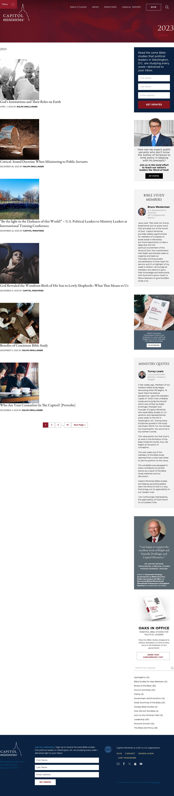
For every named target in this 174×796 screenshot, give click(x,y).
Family (137, 694)
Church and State (142, 690)
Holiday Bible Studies (144, 707)
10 (68, 425)
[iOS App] (135, 763)
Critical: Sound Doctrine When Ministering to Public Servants (44, 162)
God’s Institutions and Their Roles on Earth (30, 102)
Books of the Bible (142, 686)
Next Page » (80, 426)
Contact (130, 754)
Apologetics (139, 677)
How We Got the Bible (144, 711)
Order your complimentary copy (153, 656)
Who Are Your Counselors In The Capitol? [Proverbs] (37, 405)
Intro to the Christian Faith (146, 715)
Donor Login (146, 754)
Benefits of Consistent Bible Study (24, 346)
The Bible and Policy (143, 728)
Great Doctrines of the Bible (147, 703)
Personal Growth (142, 724)
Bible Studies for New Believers (149, 682)
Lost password (127, 758)
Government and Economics (147, 698)
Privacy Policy (155, 782)
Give (119, 754)
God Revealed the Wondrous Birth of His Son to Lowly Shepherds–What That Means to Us (64, 286)
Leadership (139, 720)
